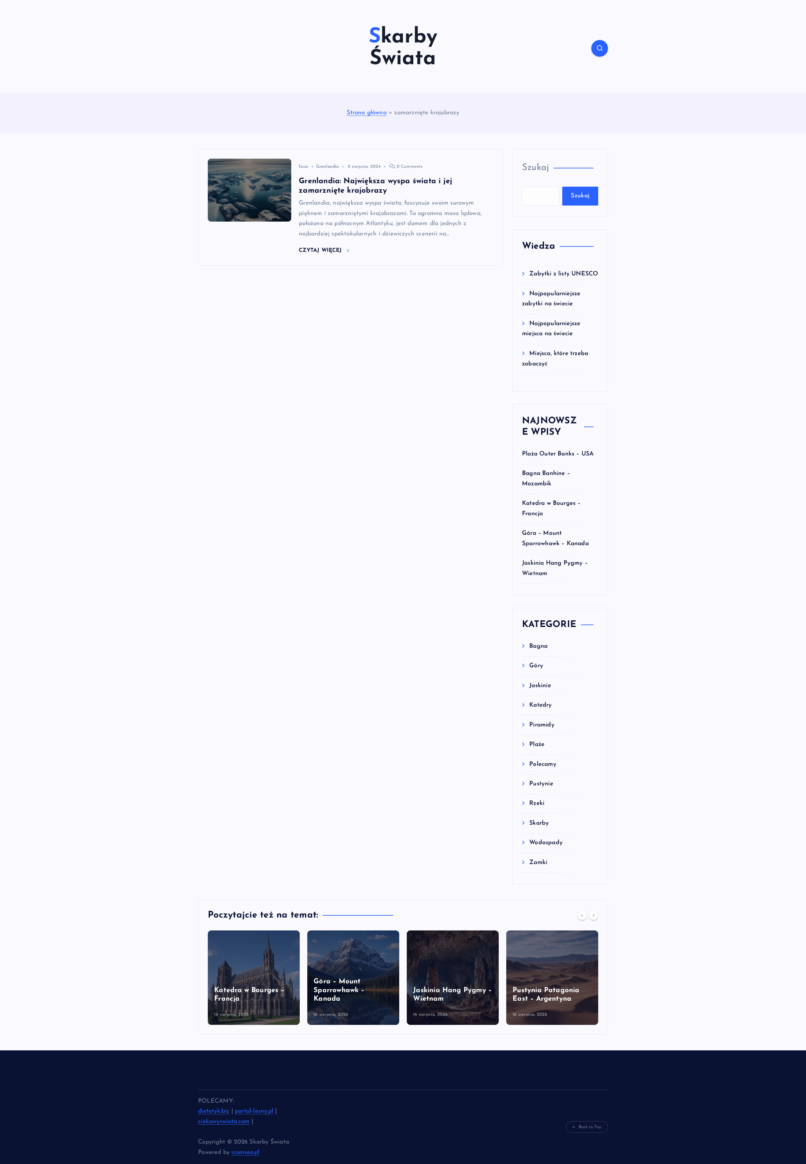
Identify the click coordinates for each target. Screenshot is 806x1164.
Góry (536, 666)
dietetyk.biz (213, 1111)
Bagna (538, 646)
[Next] (593, 915)
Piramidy (541, 725)
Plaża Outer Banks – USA (557, 454)
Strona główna (367, 113)
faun (303, 166)
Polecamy (542, 764)
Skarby (539, 823)
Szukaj (535, 167)
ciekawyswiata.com (223, 1122)
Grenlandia (327, 166)
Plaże (536, 745)
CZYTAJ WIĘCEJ (321, 250)
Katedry (540, 705)
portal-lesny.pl (254, 1111)
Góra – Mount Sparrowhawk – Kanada (281, 990)
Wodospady (546, 843)
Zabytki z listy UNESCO (563, 274)
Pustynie (541, 784)
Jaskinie (540, 686)
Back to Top (590, 1127)
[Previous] (582, 915)
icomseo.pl (245, 1153)
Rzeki (536, 803)
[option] (296, 977)
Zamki (538, 863)
